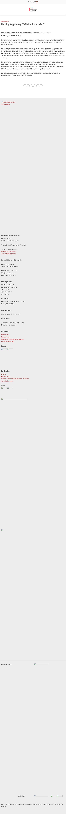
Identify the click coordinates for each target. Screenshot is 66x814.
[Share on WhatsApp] (24, 85)
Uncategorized (5, 21)
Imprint (3, 374)
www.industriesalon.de (8, 254)
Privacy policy (5, 376)
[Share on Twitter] (31, 85)
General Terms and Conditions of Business (15, 379)
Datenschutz (5, 337)
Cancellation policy (7, 381)
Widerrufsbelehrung (7, 341)
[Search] (64, 9)
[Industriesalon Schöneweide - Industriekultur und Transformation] (33, 9)
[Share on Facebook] (28, 85)
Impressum (5, 334)
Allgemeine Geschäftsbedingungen (12, 339)
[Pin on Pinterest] (37, 85)
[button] (33, 2)
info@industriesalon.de (8, 251)
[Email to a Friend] (34, 85)
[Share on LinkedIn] (41, 85)
